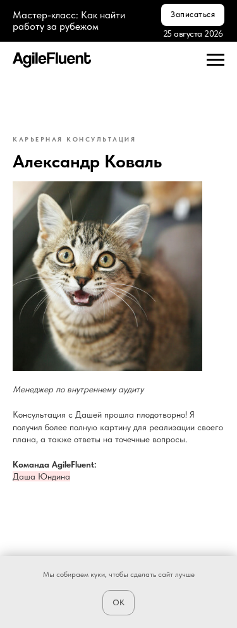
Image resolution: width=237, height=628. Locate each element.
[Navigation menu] (215, 60)
